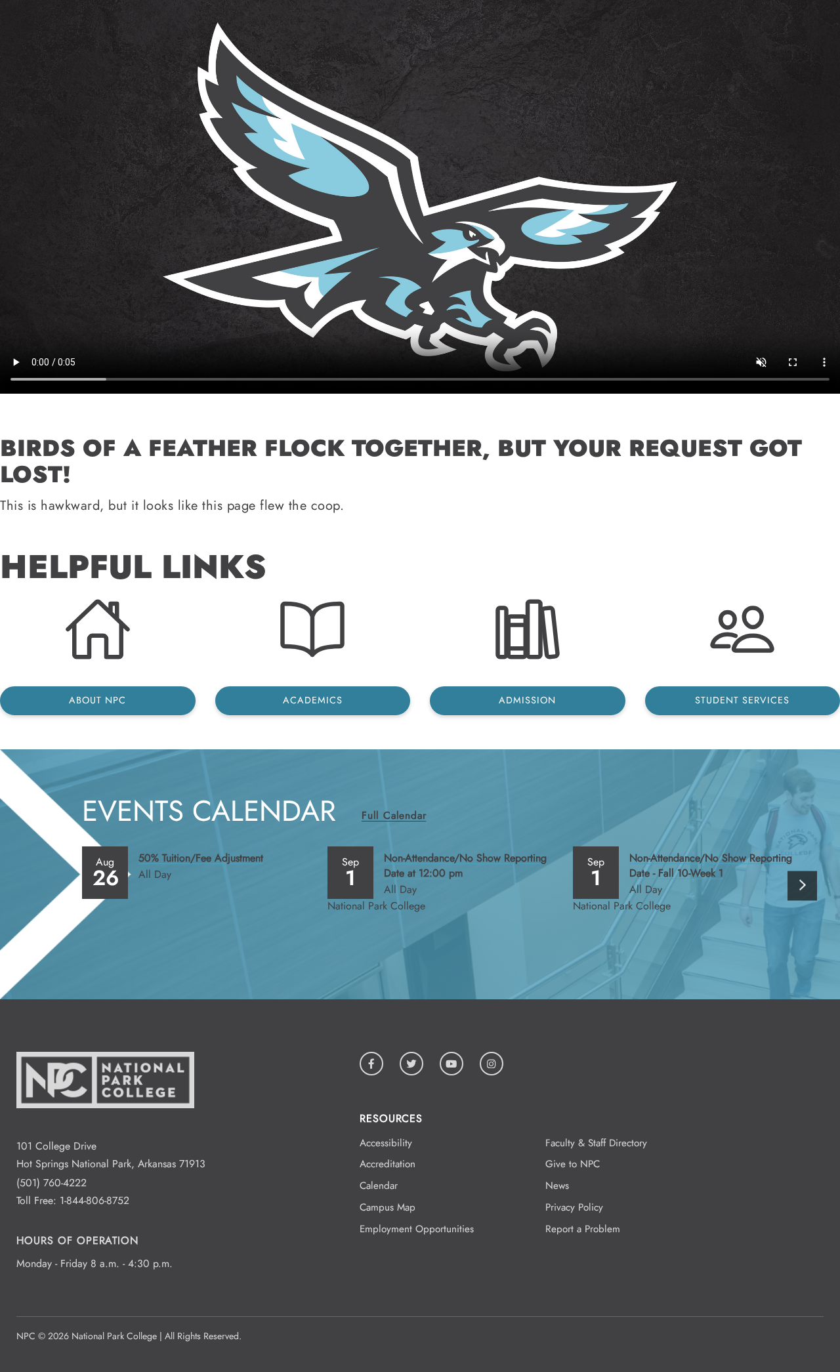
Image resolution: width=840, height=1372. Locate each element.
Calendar (379, 1185)
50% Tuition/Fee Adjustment (200, 857)
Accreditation (387, 1164)
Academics (313, 700)
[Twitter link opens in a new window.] (411, 1063)
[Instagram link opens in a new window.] (491, 1063)
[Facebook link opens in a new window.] (371, 1063)
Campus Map (387, 1207)
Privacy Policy (574, 1207)
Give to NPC (572, 1164)
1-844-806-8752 (94, 1200)
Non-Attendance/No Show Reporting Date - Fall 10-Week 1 (710, 865)
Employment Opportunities (417, 1229)
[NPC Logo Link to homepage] (105, 1128)
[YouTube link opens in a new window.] (451, 1063)
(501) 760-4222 (51, 1182)
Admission (527, 700)
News (557, 1185)
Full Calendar (394, 815)
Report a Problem (582, 1229)
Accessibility (386, 1143)
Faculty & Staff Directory (596, 1143)
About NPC (97, 700)
